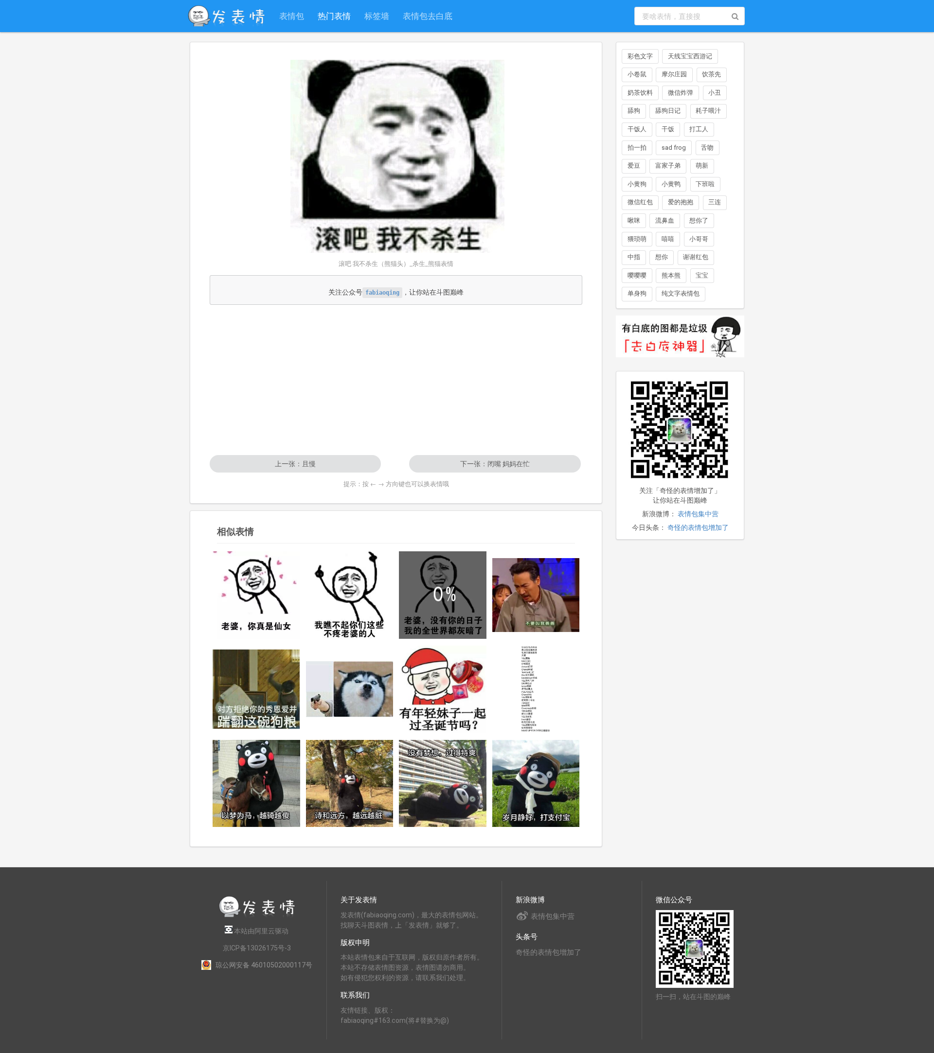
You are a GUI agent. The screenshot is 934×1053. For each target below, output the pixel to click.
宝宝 (702, 275)
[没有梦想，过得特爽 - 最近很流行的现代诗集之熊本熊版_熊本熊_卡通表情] (442, 783)
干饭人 (637, 129)
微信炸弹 (680, 92)
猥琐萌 (637, 239)
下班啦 (705, 184)
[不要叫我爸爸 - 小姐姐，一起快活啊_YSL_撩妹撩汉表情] (536, 595)
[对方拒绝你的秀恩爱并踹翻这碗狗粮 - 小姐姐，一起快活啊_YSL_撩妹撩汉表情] (256, 689)
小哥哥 (698, 239)
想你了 (698, 220)
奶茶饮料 (640, 92)
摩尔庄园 (674, 74)
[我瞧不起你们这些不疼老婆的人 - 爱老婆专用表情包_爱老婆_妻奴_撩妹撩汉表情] (350, 595)
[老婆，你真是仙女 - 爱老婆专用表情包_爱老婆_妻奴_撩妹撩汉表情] (256, 595)
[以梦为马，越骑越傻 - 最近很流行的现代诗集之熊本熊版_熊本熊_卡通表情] (256, 783)
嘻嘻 (668, 239)
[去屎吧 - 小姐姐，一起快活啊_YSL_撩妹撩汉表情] (350, 689)
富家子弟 (668, 165)
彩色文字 (640, 56)
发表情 (351, 915)
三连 (714, 202)
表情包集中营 (698, 514)
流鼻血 (664, 220)
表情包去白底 (427, 16)
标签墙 (376, 16)
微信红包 (640, 202)
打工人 (698, 129)
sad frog (674, 147)
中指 (634, 257)
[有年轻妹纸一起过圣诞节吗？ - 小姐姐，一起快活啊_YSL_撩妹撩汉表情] (442, 689)
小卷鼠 (637, 74)
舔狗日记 (668, 110)
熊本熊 (671, 275)
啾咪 (634, 220)
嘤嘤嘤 (637, 275)
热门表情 (334, 16)
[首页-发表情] (256, 916)
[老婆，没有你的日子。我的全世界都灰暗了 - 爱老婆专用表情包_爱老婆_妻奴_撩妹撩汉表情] (442, 595)
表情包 (291, 16)
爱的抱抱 (680, 202)
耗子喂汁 (708, 110)
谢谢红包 (695, 257)
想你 (661, 257)
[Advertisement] (396, 380)
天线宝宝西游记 (690, 56)
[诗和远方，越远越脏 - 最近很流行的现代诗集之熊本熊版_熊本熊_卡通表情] (350, 783)
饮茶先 (711, 74)
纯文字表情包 (681, 293)
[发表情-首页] (226, 16)
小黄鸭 (671, 184)
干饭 (668, 129)
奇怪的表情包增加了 (698, 527)
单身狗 (637, 293)
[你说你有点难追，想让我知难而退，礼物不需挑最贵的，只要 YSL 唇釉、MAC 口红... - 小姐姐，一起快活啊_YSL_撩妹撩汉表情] (536, 689)
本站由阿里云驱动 (260, 931)
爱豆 (634, 165)
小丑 (714, 92)
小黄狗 (637, 184)
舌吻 (707, 147)
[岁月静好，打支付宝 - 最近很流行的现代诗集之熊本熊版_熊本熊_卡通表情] (536, 783)
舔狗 (634, 110)
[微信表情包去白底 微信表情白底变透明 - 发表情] (680, 362)
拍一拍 (637, 147)
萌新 (702, 165)
